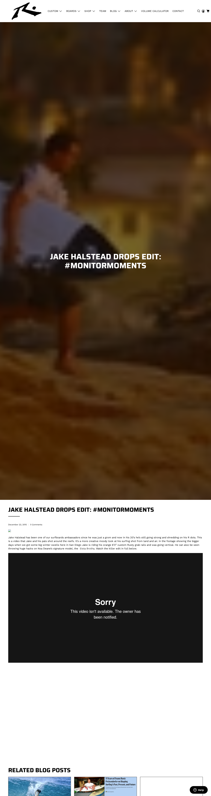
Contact (178, 11)
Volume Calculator (155, 11)
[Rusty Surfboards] (26, 11)
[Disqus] (105, 717)
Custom (53, 11)
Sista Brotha (87, 548)
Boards (71, 11)
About (129, 11)
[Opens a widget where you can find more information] (199, 790)
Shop (87, 11)
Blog (113, 11)
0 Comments (36, 524)
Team (102, 11)
